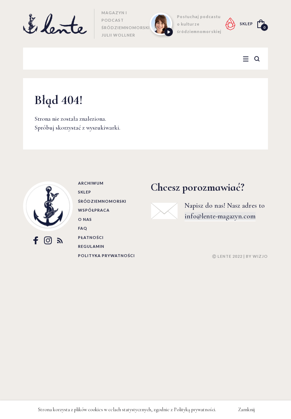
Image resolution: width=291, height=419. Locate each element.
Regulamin (91, 246)
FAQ (82, 228)
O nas (85, 219)
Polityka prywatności (106, 255)
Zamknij (246, 410)
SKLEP (246, 23)
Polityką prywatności (194, 410)
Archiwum (91, 183)
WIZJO (260, 256)
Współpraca (94, 210)
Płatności (91, 237)
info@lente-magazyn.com (220, 216)
